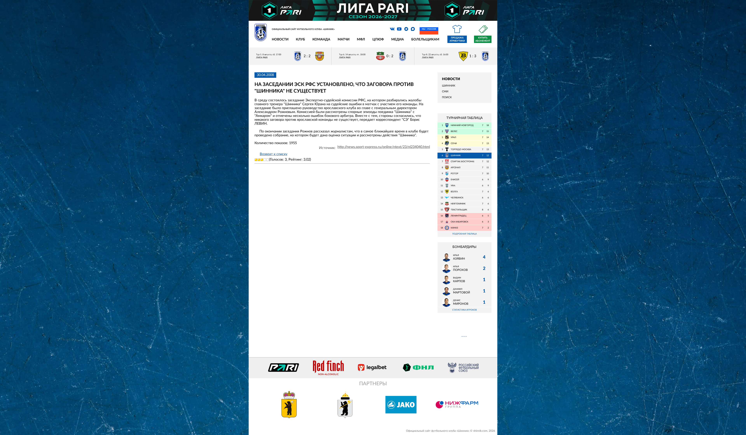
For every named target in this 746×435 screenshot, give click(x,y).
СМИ (445, 91)
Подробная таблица (464, 234)
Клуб (300, 39)
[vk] (392, 29)
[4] (264, 159)
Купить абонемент (482, 39)
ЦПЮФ (378, 39)
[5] (267, 159)
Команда (321, 39)
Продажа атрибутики (457, 39)
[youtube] (399, 29)
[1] (255, 159)
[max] (412, 29)
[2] (258, 159)
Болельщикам (425, 39)
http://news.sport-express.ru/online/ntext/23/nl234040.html (383, 147)
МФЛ (361, 39)
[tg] (406, 29)
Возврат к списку (273, 154)
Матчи (343, 39)
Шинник (448, 85)
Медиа (397, 39)
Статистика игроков (464, 310)
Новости (280, 39)
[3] (261, 159)
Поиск (447, 97)
